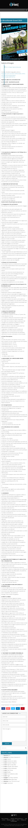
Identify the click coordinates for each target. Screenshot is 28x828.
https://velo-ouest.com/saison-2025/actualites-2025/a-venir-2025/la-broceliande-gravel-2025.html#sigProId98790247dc (13, 75)
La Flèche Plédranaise (12, 768)
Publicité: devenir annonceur (16, 818)
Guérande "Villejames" (12, 763)
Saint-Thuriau (10, 770)
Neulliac (9, 772)
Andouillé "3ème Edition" (12, 766)
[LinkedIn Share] (18, 708)
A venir (10, 705)
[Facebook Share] (3, 708)
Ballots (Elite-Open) (13, 779)
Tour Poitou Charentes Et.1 (14, 757)
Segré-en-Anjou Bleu (11, 764)
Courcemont (10, 783)
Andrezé (9, 759)
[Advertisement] (14, 799)
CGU (18, 820)
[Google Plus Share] (8, 708)
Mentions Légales (11, 820)
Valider (25, 748)
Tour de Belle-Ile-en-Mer (12, 774)
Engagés (6, 777)
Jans (9, 755)
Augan (8, 775)
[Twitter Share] (13, 708)
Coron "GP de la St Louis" (14, 781)
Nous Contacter (5, 818)
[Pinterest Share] (23, 708)
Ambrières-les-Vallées (12, 761)
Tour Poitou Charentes (13, 777)
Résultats (6, 755)
